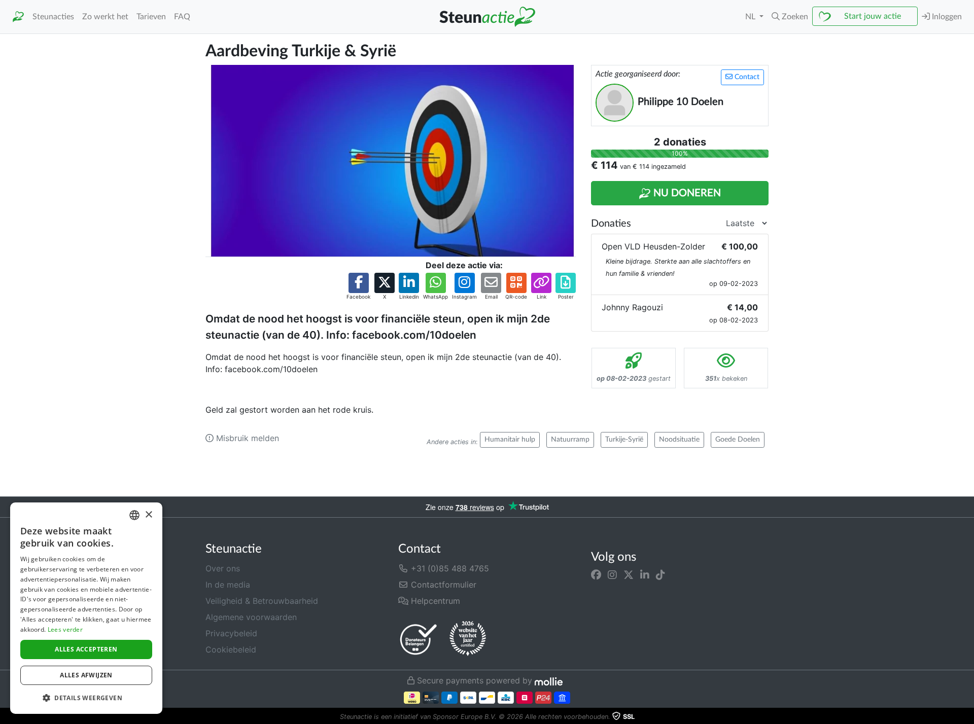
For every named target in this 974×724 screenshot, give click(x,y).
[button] (790, 17)
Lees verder (65, 629)
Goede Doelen (737, 439)
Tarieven (151, 17)
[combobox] (134, 515)
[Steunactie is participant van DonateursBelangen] (418, 639)
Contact (746, 77)
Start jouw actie (872, 16)
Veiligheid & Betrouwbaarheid (261, 601)
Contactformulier (442, 585)
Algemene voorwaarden (251, 617)
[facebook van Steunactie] (596, 574)
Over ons (222, 568)
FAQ (182, 17)
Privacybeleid (231, 633)
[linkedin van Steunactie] (644, 574)
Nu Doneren (686, 193)
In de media (227, 585)
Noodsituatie (679, 439)
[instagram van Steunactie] (612, 574)
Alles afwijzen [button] (86, 675)
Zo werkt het (105, 17)
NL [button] (751, 17)
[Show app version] (967, 717)
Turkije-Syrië (624, 439)
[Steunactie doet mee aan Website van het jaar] (467, 639)
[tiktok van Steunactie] (660, 574)
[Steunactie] (18, 17)
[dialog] (86, 608)
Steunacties (53, 17)
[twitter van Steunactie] (628, 574)
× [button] (148, 515)
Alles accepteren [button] (86, 649)
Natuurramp (570, 439)
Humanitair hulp (509, 439)
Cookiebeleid (230, 649)
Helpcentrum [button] (434, 601)
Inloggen (946, 17)
